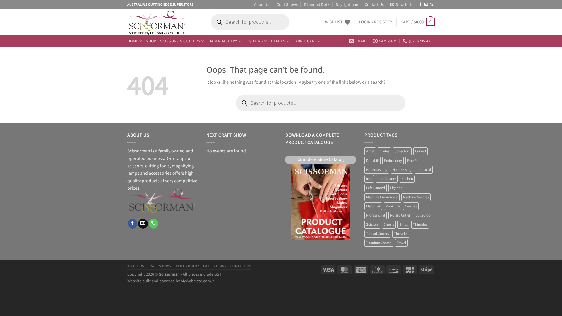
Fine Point (415, 160)
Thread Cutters (377, 233)
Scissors (372, 224)
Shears (389, 224)
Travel (401, 243)
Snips (403, 224)
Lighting (254, 41)
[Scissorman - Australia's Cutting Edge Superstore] (163, 22)
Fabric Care (304, 41)
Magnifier (373, 206)
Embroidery (393, 160)
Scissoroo (423, 215)
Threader (401, 233)
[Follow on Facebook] (420, 4)
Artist (370, 151)
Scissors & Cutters (180, 41)
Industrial (424, 169)
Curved (420, 151)
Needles (411, 206)
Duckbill (372, 160)
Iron (369, 178)
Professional (375, 215)
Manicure (392, 206)
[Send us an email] (426, 4)
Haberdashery (222, 41)
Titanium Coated (379, 243)
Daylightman (347, 4)
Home (132, 41)
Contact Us (374, 4)
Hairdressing (402, 169)
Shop (151, 41)
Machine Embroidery (382, 197)
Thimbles (420, 224)
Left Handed (375, 188)
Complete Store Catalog (320, 160)
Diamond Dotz (316, 4)
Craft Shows (287, 4)
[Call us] (432, 4)
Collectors (402, 151)
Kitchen (407, 178)
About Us (262, 4)
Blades (278, 41)
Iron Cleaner (387, 178)
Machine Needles (416, 197)
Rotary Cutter (400, 215)
